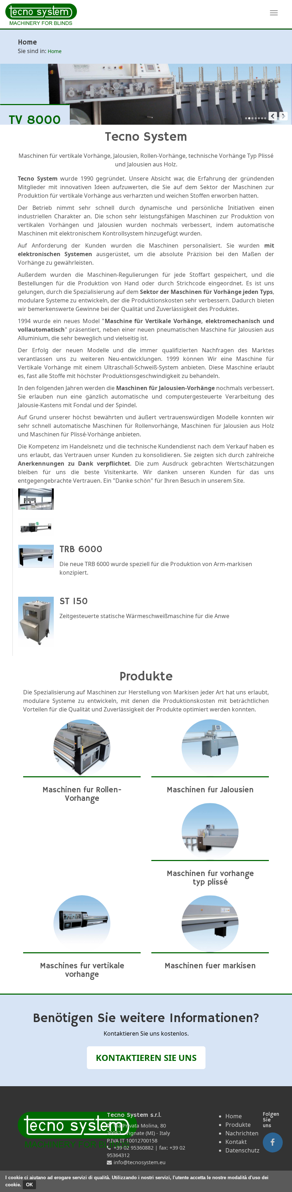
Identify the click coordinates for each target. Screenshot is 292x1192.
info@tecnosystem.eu (140, 1162)
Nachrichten (242, 1133)
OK (29, 1184)
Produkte (238, 1125)
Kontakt (236, 1142)
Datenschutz (242, 1150)
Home (233, 1116)
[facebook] (273, 1142)
